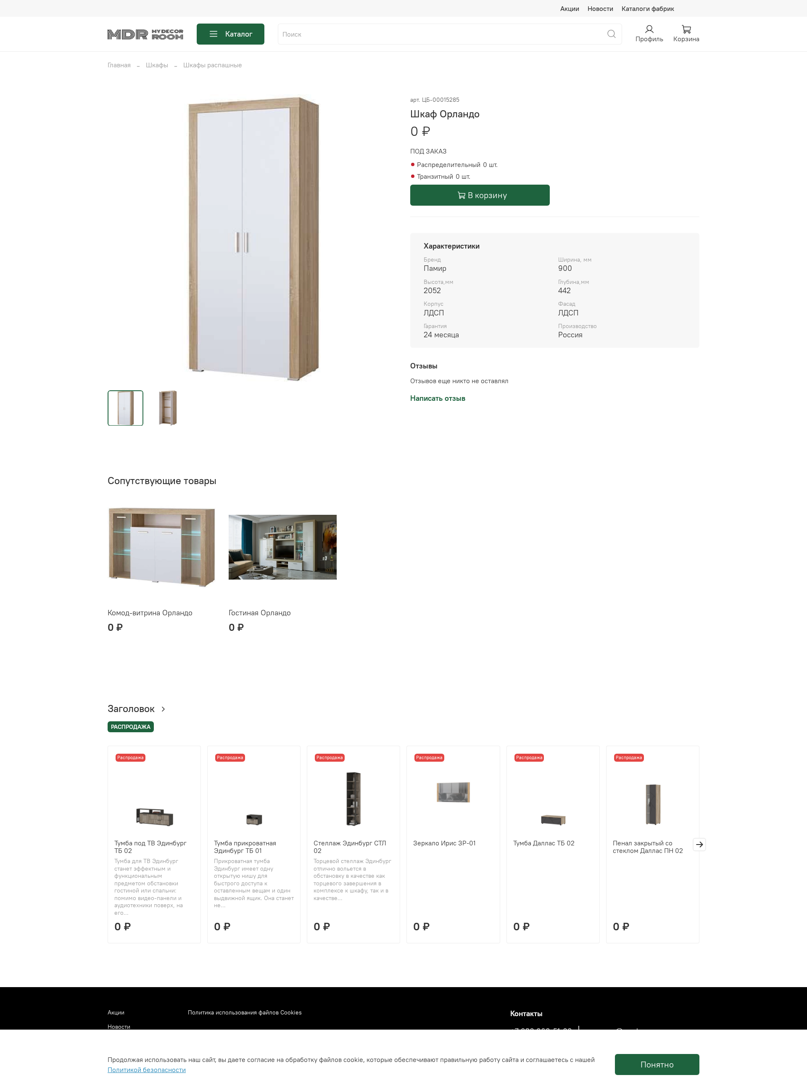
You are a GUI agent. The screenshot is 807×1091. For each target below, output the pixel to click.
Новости (600, 8)
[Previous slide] (121, 239)
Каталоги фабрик (648, 8)
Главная (119, 65)
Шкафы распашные (212, 65)
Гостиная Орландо (260, 612)
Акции (569, 8)
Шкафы (157, 65)
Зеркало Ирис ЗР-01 (444, 843)
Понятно (657, 1064)
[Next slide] (383, 239)
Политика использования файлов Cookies (245, 1012)
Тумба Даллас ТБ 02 (544, 843)
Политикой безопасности (147, 1069)
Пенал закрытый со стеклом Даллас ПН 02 (648, 847)
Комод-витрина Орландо (150, 612)
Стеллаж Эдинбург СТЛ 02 (350, 847)
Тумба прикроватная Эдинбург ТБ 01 (245, 847)
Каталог (239, 34)
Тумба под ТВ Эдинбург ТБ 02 (150, 847)
